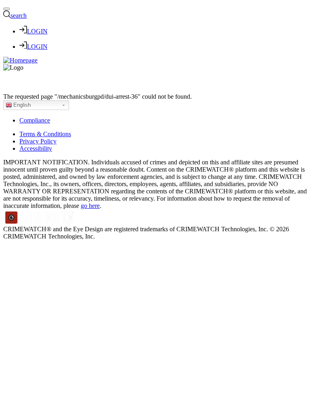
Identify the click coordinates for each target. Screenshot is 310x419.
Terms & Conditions (45, 134)
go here (90, 205)
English (22, 105)
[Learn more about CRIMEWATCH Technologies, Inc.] (40, 221)
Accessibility (35, 148)
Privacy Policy (38, 141)
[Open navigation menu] (6, 9)
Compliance (34, 120)
